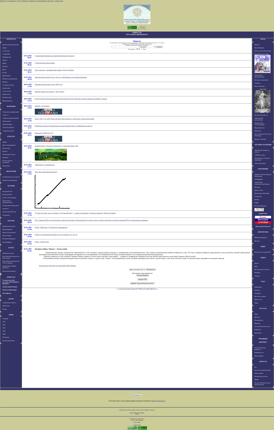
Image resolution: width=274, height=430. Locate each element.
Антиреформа (258, 179)
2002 (3, 325)
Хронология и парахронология (7, 201)
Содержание (11, 1)
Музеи (256, 263)
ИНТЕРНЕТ (263, 342)
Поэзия (4, 72)
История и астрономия (261, 80)
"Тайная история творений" (10, 118)
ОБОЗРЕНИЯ (11, 106)
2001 (3, 328)
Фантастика (6, 306)
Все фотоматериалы (8, 340)
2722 (124, 289)
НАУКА (263, 39)
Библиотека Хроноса (260, 237)
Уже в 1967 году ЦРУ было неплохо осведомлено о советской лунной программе (64, 119)
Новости (32, 1)
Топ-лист (50, 1)
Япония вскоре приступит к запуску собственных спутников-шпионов (61, 77)
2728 (146, 289)
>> (157, 289)
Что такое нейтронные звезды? (46, 172)
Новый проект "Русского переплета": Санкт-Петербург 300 (56, 146)
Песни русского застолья (261, 269)
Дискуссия (59, 1)
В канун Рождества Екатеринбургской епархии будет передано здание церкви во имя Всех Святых (71, 99)
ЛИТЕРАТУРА (11, 39)
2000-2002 (263, 89)
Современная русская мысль (11, 177)
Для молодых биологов (263, 226)
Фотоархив (5, 337)
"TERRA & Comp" (259, 155)
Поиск (256, 314)
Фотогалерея (6, 148)
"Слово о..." (5, 115)
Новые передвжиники (9, 145)
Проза (4, 69)
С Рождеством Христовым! (45, 63)
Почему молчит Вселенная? (262, 51)
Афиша (4, 48)
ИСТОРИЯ (11, 186)
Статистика (146, 409)
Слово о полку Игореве (9, 197)
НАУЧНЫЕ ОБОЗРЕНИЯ (263, 144)
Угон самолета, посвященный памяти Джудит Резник (54, 70)
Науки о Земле (258, 190)
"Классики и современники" (10, 112)
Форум (4, 309)
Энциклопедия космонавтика (258, 119)
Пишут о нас (258, 299)
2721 (120, 289)
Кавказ (4, 63)
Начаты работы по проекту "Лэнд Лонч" (49, 92)
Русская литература (260, 206)
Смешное (257, 276)
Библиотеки (257, 333)
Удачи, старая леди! (42, 242)
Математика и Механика (261, 193)
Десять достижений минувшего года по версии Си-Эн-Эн (56, 235)
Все (255, 367)
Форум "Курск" (7, 235)
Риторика (5, 157)
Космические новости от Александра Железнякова (57, 266)
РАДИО (263, 246)
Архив (137, 409)
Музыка (4, 151)
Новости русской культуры (10, 44)
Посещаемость (258, 320)
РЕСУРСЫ (263, 308)
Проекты (257, 317)
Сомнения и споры (8, 85)
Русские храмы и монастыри (7, 161)
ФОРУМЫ (11, 221)
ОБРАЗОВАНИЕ (263, 169)
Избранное (257, 329)
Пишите (25, 1)
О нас (19, 1)
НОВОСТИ (263, 361)
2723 (127, 289)
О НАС (263, 281)
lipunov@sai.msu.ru (158, 401)
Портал (2, 1)
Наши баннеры (258, 356)
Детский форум (7, 242)
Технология (257, 196)
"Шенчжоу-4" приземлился (45, 165)
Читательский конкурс (9, 290)
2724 (131, 289)
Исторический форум (8, 238)
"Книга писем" (6, 121)
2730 (154, 289)
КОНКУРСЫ (11, 277)
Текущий (5, 318)
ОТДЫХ (263, 257)
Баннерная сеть (259, 352)
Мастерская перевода (9, 271)
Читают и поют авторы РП (262, 252)
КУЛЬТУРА (11, 136)
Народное (257, 272)
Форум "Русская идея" (9, 232)
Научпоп (257, 241)
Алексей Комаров (139, 420)
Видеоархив (6, 166)
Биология (257, 187)
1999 (3, 334)
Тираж (256, 303)
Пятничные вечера (8, 253)
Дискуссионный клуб (8, 226)
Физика (256, 199)
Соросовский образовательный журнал (262, 183)
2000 (3, 331)
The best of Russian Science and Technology (262, 383)
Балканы (4, 66)
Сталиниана (6, 215)
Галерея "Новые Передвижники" (137, 412)
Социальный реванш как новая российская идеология (54, 56)
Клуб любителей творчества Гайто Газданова (10, 262)
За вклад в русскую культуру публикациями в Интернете (10, 281)
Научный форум (7, 229)
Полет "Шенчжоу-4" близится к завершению (51, 227)
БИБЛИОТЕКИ (263, 232)
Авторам (257, 290)
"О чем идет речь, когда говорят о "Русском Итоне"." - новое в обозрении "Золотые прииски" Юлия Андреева (75, 213)
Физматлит (257, 131)
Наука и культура (259, 86)
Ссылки (141, 409)
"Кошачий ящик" (7, 124)
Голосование (42, 1)
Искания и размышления (9, 79)
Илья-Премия (6, 293)
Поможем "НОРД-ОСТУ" (44, 133)
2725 (135, 289)
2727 (142, 289)
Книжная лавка (6, 97)
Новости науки (258, 373)
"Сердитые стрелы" (8, 131)
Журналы (257, 323)
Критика (5, 82)
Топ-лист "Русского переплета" (260, 348)
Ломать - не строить (42, 106)
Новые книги (6, 88)
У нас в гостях (6, 91)
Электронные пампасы (9, 302)
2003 (3, 321)
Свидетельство (134, 42)
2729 (150, 289)
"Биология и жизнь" (260, 163)
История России (7, 191)
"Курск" (4, 60)
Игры (256, 266)
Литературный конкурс (9, 287)
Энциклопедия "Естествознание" (259, 123)
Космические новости (261, 115)
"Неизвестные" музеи (8, 154)
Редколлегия (258, 287)
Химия (256, 202)
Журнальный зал (7, 101)
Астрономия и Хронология (10, 205)
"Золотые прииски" (8, 127)
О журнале (257, 293)
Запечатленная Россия (9, 212)
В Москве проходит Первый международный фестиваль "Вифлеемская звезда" (64, 126)
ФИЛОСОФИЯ (11, 171)
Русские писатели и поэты (262, 326)
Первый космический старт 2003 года (48, 84)
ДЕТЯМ (11, 299)
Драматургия (6, 75)
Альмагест (5, 208)
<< (117, 289)
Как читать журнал (260, 296)
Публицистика (6, 57)
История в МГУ (7, 194)
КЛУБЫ (11, 247)
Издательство (6, 94)
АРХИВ (11, 315)
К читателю (6, 51)
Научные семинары (260, 139)
